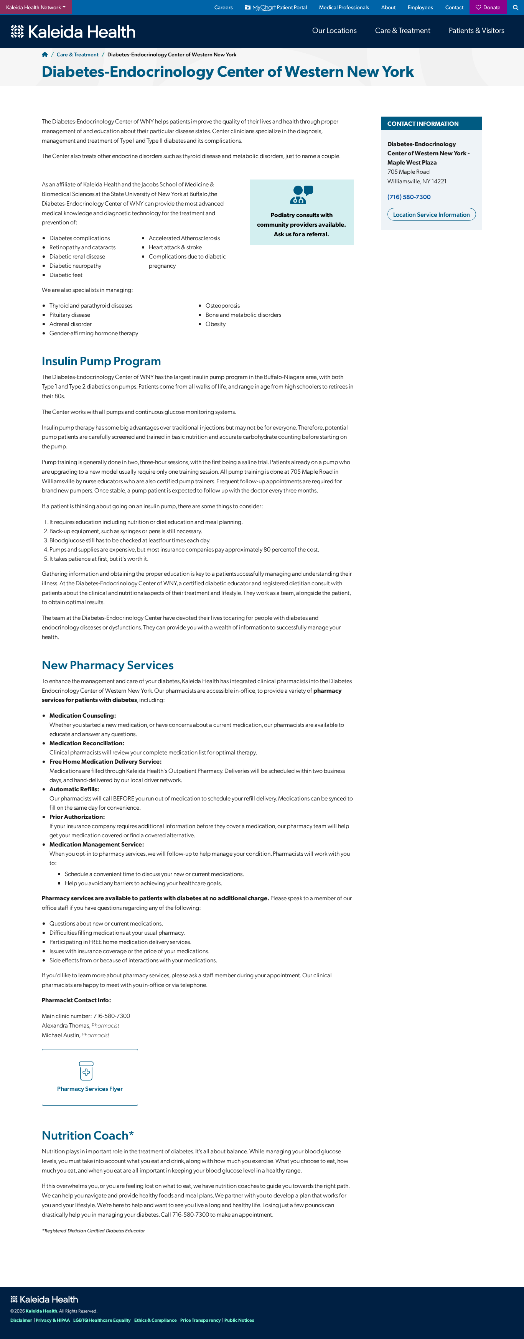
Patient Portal (291, 7)
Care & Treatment (402, 30)
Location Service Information (431, 214)
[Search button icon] (515, 7)
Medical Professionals (344, 7)
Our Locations (334, 30)
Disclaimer (21, 1320)
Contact (454, 7)
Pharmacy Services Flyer (90, 1088)
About (388, 7)
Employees (420, 7)
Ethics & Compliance (155, 1320)
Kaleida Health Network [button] (33, 7)
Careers (223, 7)
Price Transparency (200, 1320)
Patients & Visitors (476, 30)
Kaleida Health (41, 1311)
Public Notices (239, 1320)
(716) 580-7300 (409, 197)
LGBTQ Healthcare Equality (102, 1320)
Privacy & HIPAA (53, 1320)
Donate (491, 7)
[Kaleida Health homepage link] (44, 31)
